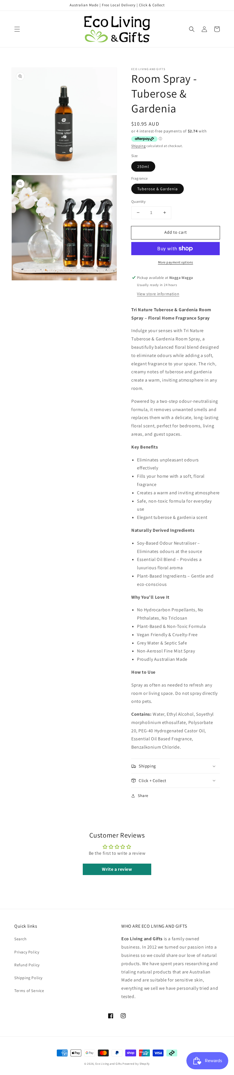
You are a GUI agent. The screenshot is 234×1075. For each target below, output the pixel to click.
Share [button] (143, 795)
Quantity (138, 201)
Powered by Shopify (136, 1064)
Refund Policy (27, 964)
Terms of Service (29, 990)
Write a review (117, 869)
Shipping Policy (28, 977)
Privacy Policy (26, 952)
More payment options (175, 262)
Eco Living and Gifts (108, 1064)
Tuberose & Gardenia (157, 188)
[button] (17, 29)
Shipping (138, 146)
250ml (143, 166)
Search (20, 938)
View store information (158, 293)
